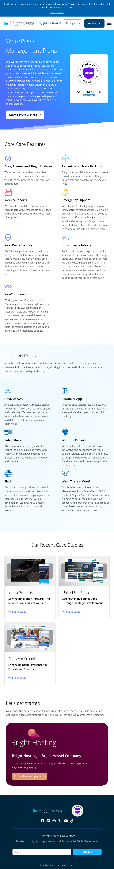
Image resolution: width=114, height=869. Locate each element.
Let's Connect (57, 12)
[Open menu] (109, 23)
